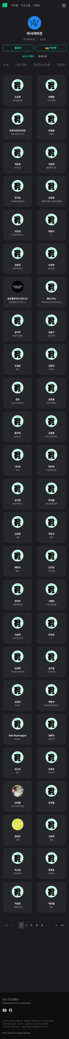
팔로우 (18, 48)
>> (62, 925)
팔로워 (28, 56)
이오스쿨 (25, 5)
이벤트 (36, 5)
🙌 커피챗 (50, 48)
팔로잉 (42, 56)
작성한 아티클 (41, 65)
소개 (6, 65)
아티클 (14, 5)
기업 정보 (21, 65)
